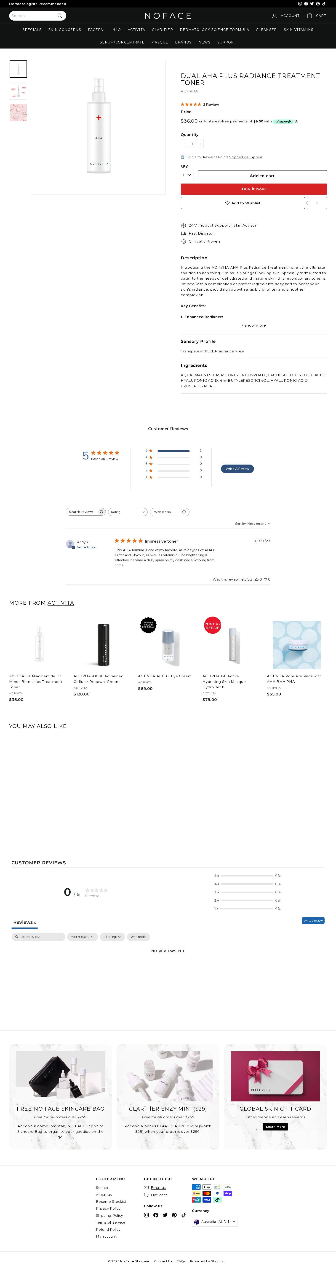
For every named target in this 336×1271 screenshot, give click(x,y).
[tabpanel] (168, 967)
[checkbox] (138, 937)
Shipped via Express (245, 157)
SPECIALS (32, 30)
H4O (116, 30)
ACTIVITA (136, 30)
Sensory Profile (198, 341)
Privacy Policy (108, 1208)
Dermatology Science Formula (214, 30)
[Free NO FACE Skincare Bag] (60, 1076)
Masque (159, 42)
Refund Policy (108, 1230)
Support (226, 42)
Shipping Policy (109, 1216)
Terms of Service (110, 1222)
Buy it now (254, 189)
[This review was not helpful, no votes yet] (265, 579)
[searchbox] (81, 511)
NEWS (205, 42)
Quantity (190, 135)
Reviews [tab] (24, 922)
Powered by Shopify (207, 1261)
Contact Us (163, 1261)
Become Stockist (111, 1202)
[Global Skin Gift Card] (275, 1076)
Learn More (275, 1126)
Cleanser (266, 30)
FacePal (97, 30)
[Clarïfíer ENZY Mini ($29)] (168, 1076)
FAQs (181, 1261)
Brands (183, 42)
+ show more (254, 325)
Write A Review (237, 469)
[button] (247, 876)
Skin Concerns (64, 30)
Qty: (185, 166)
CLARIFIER (162, 30)
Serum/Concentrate (122, 42)
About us (104, 1195)
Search (102, 1188)
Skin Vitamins (299, 30)
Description (194, 257)
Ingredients (194, 365)
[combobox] (37, 16)
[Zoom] (98, 127)
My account (106, 1236)
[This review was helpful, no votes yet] (257, 579)
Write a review (313, 920)
